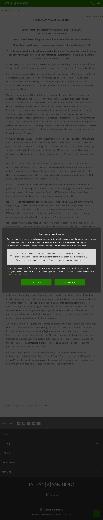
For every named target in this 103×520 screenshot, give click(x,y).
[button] (97, 231)
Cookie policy (21, 275)
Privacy (10, 275)
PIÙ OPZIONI (36, 282)
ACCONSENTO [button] (69, 282)
